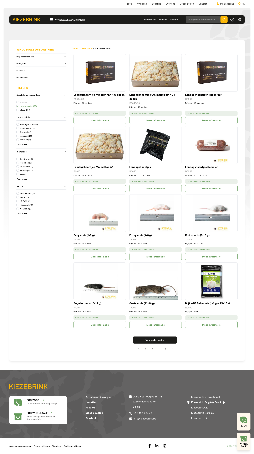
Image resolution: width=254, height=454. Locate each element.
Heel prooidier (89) (28, 106)
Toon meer (21, 144)
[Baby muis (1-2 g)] (99, 213)
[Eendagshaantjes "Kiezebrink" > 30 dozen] (99, 73)
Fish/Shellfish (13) (28, 128)
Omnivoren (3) (26, 159)
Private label (22, 77)
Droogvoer (21, 63)
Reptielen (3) (26, 162)
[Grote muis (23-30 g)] (155, 281)
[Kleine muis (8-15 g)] (211, 213)
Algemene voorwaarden (20, 446)
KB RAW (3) (25, 201)
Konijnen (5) (25, 139)
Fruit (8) (23, 102)
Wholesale (142, 3)
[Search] (224, 19)
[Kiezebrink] (26, 19)
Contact (203, 3)
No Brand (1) (25, 208)
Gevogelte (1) (26, 132)
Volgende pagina (155, 340)
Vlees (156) (25, 110)
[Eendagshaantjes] (155, 145)
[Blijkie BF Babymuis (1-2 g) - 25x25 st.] (211, 281)
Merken (174, 19)
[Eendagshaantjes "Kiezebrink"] (211, 73)
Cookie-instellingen (72, 446)
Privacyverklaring (42, 446)
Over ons (170, 3)
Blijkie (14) (24, 197)
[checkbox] (17, 102)
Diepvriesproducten (25, 56)
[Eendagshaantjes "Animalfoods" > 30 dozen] (155, 73)
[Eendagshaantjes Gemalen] (211, 145)
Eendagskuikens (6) (29, 124)
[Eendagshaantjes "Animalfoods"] (99, 145)
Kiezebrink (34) (27, 205)
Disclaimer (56, 446)
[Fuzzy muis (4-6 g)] (155, 213)
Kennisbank (150, 19)
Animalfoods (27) (27, 193)
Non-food (20, 70)
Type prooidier (23, 117)
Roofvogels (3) (26, 170)
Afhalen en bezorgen (99, 397)
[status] (99, 113)
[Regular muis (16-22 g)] (99, 281)
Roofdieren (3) (26, 166)
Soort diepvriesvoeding (28, 95)
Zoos (129, 3)
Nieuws (163, 19)
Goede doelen (187, 3)
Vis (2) (23, 174)
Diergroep (21, 151)
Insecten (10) (26, 136)
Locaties (156, 3)
